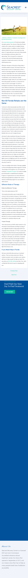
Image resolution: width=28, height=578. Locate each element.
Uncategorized (21, 37)
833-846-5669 (11, 261)
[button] (25, 7)
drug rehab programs (8, 42)
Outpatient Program (11, 171)
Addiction (4, 37)
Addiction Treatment (12, 37)
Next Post (14, 274)
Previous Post (14, 270)
